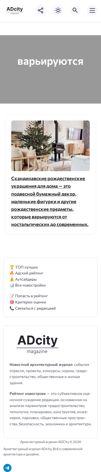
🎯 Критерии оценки (28, 301)
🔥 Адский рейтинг (26, 272)
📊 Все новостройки (28, 285)
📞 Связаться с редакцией (33, 308)
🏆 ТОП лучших (24, 267)
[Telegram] (7, 468)
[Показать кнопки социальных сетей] (41, 10)
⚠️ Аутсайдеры (23, 279)
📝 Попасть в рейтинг (29, 295)
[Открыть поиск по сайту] (75, 10)
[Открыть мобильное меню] (92, 10)
